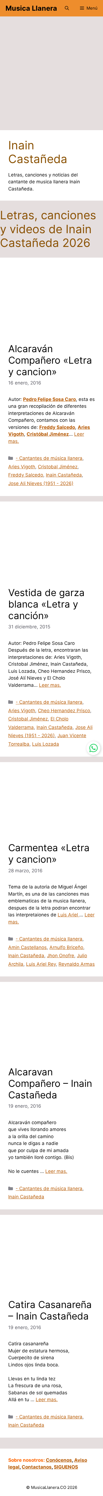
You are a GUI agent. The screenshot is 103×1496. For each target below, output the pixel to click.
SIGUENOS (66, 1467)
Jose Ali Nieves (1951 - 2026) (40, 483)
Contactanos (37, 1467)
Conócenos (59, 1460)
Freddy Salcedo (25, 475)
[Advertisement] (51, 76)
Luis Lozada (45, 744)
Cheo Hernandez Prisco (64, 710)
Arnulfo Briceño (66, 947)
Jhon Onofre (60, 955)
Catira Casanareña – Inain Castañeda (50, 1310)
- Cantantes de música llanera (49, 458)
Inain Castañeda (64, 475)
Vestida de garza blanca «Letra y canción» (46, 604)
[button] (66, 8)
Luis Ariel (68, 914)
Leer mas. (50, 685)
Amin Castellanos (27, 947)
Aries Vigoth (21, 466)
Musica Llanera (31, 8)
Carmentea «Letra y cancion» (49, 853)
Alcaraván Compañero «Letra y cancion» (50, 360)
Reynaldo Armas (77, 964)
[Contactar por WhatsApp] (93, 748)
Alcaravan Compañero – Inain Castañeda (50, 1083)
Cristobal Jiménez (57, 466)
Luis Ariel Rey (41, 964)
